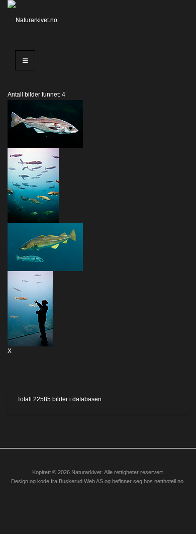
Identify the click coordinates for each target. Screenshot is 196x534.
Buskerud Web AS (81, 481)
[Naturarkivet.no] (33, 20)
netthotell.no (168, 481)
